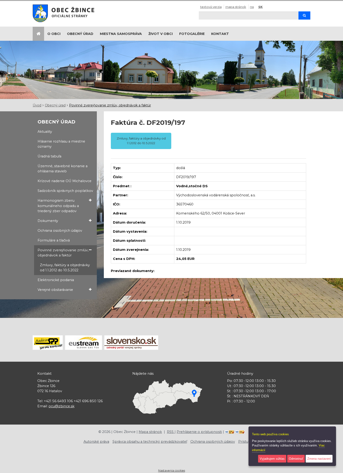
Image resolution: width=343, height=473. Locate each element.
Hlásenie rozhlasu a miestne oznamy (61, 144)
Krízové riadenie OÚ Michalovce (64, 181)
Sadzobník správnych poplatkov (65, 191)
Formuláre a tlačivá (54, 240)
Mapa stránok (235, 7)
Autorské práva (96, 441)
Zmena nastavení (319, 458)
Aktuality (45, 131)
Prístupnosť (248, 441)
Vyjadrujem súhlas (272, 458)
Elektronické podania (56, 280)
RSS (252, 7)
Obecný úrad (80, 34)
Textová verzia (211, 7)
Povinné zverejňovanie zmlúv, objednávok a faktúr (110, 105)
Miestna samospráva (121, 34)
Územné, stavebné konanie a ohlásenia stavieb (63, 168)
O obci (53, 34)
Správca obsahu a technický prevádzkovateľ (149, 441)
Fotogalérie (192, 34)
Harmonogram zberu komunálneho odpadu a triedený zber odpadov (58, 205)
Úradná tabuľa (49, 156)
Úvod (37, 105)
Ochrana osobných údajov (60, 230)
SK (260, 7)
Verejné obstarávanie (55, 290)
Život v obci (160, 34)
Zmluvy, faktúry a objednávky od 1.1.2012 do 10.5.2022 (65, 267)
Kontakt (220, 34)
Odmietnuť (296, 458)
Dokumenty (48, 221)
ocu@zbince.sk (61, 406)
